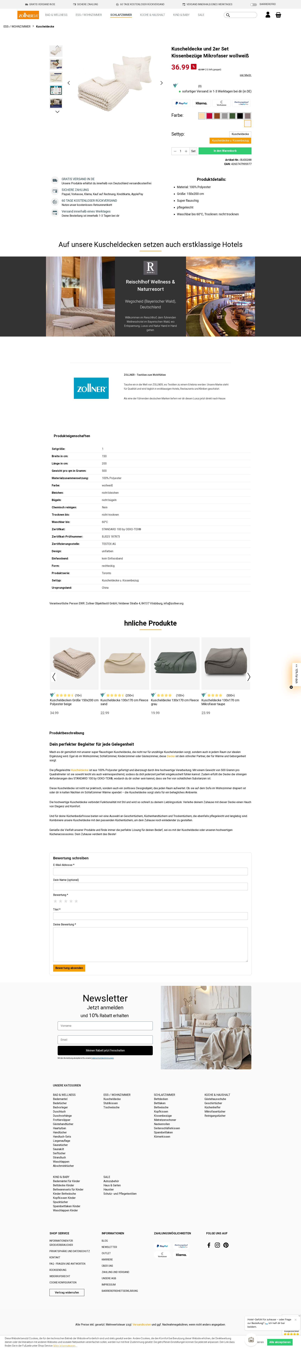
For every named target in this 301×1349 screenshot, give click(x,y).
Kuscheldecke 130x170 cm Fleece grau (175, 702)
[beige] (201, 115)
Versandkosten (142, 1324)
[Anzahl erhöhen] (186, 151)
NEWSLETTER (109, 1247)
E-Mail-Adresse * (63, 865)
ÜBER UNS (107, 1265)
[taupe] (247, 115)
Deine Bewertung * (64, 924)
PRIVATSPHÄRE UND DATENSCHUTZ (69, 1251)
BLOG (105, 1240)
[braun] (217, 115)
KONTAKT (54, 1257)
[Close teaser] (291, 687)
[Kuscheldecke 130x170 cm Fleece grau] (175, 663)
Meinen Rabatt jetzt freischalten (105, 1050)
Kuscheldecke (240, 134)
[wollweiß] (247, 123)
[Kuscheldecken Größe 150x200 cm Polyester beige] (74, 663)
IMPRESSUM (109, 1284)
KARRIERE (107, 1259)
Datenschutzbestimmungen (102, 1058)
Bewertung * (60, 895)
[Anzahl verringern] (175, 151)
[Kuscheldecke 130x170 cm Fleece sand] (125, 663)
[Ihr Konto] (268, 14)
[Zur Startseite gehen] (28, 14)
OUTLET (106, 1253)
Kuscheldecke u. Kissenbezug (230, 140)
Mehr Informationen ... (65, 1345)
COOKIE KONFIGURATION (62, 1282)
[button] (68, 83)
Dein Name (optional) (66, 880)
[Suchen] (228, 15)
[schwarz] (240, 115)
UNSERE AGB (109, 1278)
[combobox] (244, 15)
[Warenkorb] (278, 14)
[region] (107, 82)
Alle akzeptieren (280, 1342)
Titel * (56, 909)
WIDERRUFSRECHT (59, 1276)
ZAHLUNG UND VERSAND (115, 1272)
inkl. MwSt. (246, 75)
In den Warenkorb (225, 150)
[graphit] (224, 115)
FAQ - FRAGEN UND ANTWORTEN (67, 1263)
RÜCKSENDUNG (57, 1270)
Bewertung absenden (69, 968)
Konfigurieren (255, 1342)
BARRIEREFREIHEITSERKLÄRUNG (120, 1290)
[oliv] (232, 115)
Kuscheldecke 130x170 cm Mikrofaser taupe (220, 702)
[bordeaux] (209, 115)
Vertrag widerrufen (67, 1292)
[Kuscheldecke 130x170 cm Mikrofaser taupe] (226, 663)
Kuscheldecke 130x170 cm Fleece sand (124, 702)
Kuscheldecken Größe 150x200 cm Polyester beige (74, 702)
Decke (171, 756)
